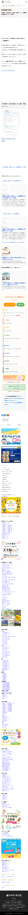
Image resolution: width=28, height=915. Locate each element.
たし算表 (3, 713)
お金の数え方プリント (6, 586)
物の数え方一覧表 (5, 585)
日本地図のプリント (5, 774)
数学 (5, 371)
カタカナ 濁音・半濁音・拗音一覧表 (8, 579)
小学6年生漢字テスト (6, 668)
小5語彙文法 (4, 678)
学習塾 (3, 477)
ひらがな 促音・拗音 (6, 639)
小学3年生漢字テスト (6, 664)
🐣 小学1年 (6, 320)
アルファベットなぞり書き (6, 754)
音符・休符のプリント (6, 867)
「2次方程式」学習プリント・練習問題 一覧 (12, 167)
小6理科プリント (5, 799)
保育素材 (18, 315)
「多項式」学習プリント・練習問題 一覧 (11, 180)
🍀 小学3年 (6, 335)
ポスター (9, 315)
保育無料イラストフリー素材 (11, 902)
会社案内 (23, 905)
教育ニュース (4, 481)
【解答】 (3, 141)
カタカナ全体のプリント (6, 648)
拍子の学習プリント (5, 868)
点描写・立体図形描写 (6, 601)
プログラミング (7, 341)
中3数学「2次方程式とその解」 (8, 138)
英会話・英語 (4, 485)
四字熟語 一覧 (4, 694)
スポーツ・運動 (5, 469)
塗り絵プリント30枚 (5, 570)
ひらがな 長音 (4, 640)
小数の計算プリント (5, 719)
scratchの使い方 (5, 834)
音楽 (19, 338)
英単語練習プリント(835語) (7, 751)
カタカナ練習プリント (6, 582)
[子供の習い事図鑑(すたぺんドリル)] (6, 1)
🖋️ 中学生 (6, 368)
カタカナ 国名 (4, 656)
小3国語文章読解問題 (6, 685)
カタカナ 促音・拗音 (6, 652)
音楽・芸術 (4, 491)
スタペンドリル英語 (5, 750)
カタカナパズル (5, 657)
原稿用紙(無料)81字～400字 (7, 692)
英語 (11, 323)
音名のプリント (5, 865)
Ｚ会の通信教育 (18, 402)
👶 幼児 (6, 309)
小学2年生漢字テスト (6, 662)
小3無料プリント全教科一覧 (7, 528)
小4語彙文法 (4, 677)
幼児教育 (3, 479)
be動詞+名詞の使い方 (6, 766)
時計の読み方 (4, 599)
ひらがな (12, 312)
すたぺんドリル (7, 901)
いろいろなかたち (5, 597)
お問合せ (4, 907)
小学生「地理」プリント (6, 782)
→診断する (3, 887)
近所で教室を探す (4, 496)
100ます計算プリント (6, 717)
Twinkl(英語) (4, 806)
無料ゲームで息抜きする (6, 609)
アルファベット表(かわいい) (7, 753)
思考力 (19, 348)
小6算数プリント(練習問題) (7, 711)
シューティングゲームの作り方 (7, 836)
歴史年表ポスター (5, 786)
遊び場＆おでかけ (5, 489)
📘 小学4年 (6, 345)
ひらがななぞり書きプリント (7, 565)
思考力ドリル (4, 727)
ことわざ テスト (5, 697)
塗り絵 (8, 312)
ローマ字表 (4, 606)
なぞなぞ (13, 315)
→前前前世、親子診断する (6, 882)
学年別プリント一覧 (5, 522)
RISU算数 (3, 803)
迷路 (5, 315)
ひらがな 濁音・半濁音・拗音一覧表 (8, 577)
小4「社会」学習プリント (6, 778)
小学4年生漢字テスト (6, 665)
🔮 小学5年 (6, 353)
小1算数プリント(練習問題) (7, 704)
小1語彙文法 (4, 673)
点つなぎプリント (5, 566)
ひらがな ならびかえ (6, 637)
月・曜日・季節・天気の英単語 (7, 759)
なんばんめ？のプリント (6, 590)
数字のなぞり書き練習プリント (7, 567)
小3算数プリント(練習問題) (7, 707)
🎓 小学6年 (6, 361)
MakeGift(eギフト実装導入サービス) (14, 905)
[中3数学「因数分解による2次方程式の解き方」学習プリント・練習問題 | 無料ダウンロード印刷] (20, 424)
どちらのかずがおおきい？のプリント (8, 591)
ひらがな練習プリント (6, 581)
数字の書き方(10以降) (6, 589)
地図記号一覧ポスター (6, 790)
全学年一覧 (20, 304)
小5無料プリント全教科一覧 (7, 530)
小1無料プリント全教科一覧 (7, 525)
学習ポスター (4, 602)
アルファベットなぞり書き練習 (7, 583)
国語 (5, 323)
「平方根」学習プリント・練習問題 (10, 213)
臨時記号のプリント (5, 864)
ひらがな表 (4, 635)
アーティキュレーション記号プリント (8, 869)
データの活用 (4, 725)
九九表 (3, 715)
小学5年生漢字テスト (6, 666)
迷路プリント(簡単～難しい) (7, 571)
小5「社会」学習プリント (6, 780)
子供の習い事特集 (5, 473)
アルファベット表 (5, 605)
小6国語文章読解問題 (6, 689)
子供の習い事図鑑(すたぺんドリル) (11, 913)
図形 (3, 723)
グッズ (3, 467)
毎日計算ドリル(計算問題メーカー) (8, 703)
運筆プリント (4, 569)
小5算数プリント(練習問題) (7, 709)
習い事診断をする (20, 904)
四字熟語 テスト (5, 696)
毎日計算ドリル (14, 901)
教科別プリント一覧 (5, 534)
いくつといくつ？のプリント (7, 593)
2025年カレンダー (5, 538)
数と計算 (3, 721)
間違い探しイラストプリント (7, 574)
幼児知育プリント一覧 (6, 524)
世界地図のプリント (5, 776)
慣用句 (3, 698)
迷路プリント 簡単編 (6, 603)
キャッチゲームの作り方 (6, 835)
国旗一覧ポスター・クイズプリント (8, 789)
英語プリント (4, 607)
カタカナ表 (4, 578)
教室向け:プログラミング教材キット (9, 904)
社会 (13, 338)
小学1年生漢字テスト (6, 661)
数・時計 (22, 312)
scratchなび (20, 901)
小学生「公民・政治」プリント (7, 785)
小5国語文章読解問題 (6, 688)
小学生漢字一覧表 (5, 660)
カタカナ (17, 312)
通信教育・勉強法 (5, 487)
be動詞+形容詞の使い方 (6, 763)
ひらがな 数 (4, 641)
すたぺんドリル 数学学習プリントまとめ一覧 (13, 242)
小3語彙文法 (4, 676)
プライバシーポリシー (11, 907)
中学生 (10, 9)
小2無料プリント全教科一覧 (7, 526)
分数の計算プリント (5, 720)
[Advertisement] (14, 28)
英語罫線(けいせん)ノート (7, 758)
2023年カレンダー (5, 536)
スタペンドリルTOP (9, 304)
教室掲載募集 (4, 905)
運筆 (5, 312)
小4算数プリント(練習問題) (7, 708)
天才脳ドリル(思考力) (6, 804)
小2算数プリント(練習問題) (7, 705)
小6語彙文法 (4, 680)
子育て (3, 475)
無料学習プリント (4, 9)
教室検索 (19, 902)
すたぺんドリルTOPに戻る (8, 70)
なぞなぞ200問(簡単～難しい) (7, 573)
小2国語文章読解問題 (6, 684)
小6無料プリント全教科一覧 (7, 532)
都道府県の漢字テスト (6, 669)
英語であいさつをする (6, 762)
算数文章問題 (4, 712)
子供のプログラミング (6, 471)
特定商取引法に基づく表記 (13, 908)
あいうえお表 (4, 575)
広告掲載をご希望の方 (20, 907)
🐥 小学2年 (6, 327)
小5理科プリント (5, 797)
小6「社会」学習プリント (6, 781)
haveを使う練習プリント (6, 767)
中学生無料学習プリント (6, 533)
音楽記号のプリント (5, 871)
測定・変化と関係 (5, 724)
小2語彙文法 (4, 674)
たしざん (3, 595)
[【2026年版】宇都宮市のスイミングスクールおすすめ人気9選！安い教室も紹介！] (7, 424)
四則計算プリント (5, 716)
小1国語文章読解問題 (6, 682)
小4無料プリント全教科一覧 (7, 529)
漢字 (11, 371)
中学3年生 (5, 420)
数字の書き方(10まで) (6, 587)
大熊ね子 (7, 419)
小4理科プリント (5, 796)
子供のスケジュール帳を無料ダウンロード (8, 876)
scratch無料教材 (5, 832)
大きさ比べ (4, 598)
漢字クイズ (4, 670)
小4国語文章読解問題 (6, 686)
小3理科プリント (5, 795)
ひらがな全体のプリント (6, 633)
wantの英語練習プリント (6, 770)
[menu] (26, 2)
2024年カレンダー (5, 537)
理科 (11, 338)
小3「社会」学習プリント (6, 777)
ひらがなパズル (5, 644)
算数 (8, 323)
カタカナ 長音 (4, 653)
